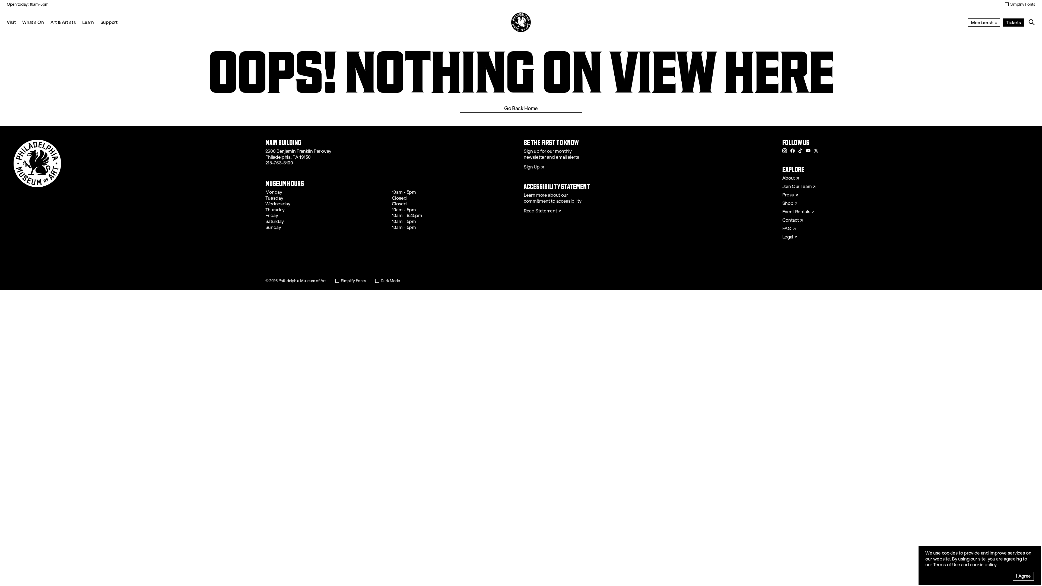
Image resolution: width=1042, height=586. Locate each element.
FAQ (787, 229)
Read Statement (540, 211)
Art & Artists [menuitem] (63, 22)
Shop (787, 203)
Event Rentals (796, 212)
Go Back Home (521, 108)
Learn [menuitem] (88, 22)
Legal (787, 237)
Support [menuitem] (109, 22)
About (788, 178)
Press (788, 195)
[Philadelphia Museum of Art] (521, 22)
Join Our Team (797, 186)
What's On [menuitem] (33, 22)
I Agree (1023, 576)
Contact (790, 220)
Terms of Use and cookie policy (965, 564)
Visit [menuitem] (11, 22)
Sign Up (532, 167)
